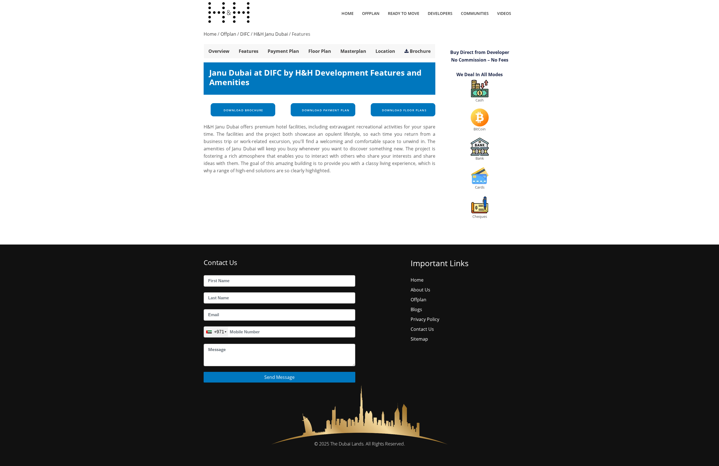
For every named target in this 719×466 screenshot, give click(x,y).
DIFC (245, 34)
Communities (475, 13)
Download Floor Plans (404, 110)
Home (348, 13)
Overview (218, 51)
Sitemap (419, 339)
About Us (420, 290)
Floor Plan (319, 51)
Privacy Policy (425, 319)
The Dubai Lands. (347, 444)
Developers (440, 13)
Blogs (416, 309)
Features (248, 51)
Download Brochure (242, 110)
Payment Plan (283, 51)
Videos (504, 13)
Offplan (370, 13)
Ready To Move (403, 13)
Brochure (420, 51)
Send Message (279, 377)
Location (385, 51)
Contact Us (422, 329)
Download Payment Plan (325, 110)
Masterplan (353, 51)
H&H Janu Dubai (271, 34)
